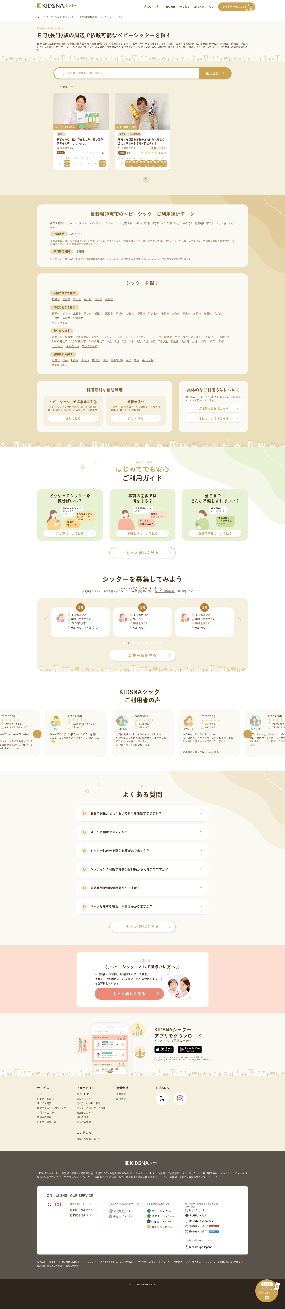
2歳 (124, 341)
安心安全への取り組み (178, 6)
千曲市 (56, 318)
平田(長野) (148, 360)
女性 (185, 337)
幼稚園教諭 (82, 337)
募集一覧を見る (142, 655)
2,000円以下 (78, 341)
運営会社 (41, 1262)
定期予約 (57, 337)
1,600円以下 (59, 341)
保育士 (69, 337)
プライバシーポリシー (147, 1262)
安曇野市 (78, 318)
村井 (105, 360)
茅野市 (197, 313)
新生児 (174, 341)
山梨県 (98, 299)
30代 (212, 341)
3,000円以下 (97, 341)
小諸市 (130, 313)
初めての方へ (153, 6)
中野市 (165, 313)
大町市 (176, 313)
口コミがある (89, 346)
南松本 (96, 360)
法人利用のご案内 (203, 6)
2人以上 (196, 337)
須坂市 (120, 313)
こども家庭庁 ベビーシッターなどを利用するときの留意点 (213, 1262)
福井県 (88, 299)
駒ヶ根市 (153, 313)
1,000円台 (222, 337)
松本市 (66, 313)
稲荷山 (56, 360)
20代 (203, 341)
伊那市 (141, 313)
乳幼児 (185, 341)
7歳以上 (163, 341)
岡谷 (65, 360)
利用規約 (53, 1262)
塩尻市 (208, 313)
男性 (177, 337)
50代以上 (57, 346)
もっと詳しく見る (142, 927)
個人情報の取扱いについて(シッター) (79, 1262)
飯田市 (98, 313)
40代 (221, 341)
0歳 (109, 341)
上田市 (77, 313)
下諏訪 (85, 360)
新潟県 (56, 299)
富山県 (66, 299)
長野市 (56, 313)
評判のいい (72, 346)
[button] (124, 643)
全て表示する (59, 323)
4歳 (138, 341)
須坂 (136, 360)
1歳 (117, 341)
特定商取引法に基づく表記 (49, 1266)
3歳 (131, 341)
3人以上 (208, 337)
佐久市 (218, 313)
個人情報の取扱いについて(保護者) (116, 1262)
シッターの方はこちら (235, 6)
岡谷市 (88, 313)
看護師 (168, 337)
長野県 (109, 299)
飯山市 (186, 313)
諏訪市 (109, 313)
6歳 (153, 341)
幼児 (194, 341)
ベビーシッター (138, 43)
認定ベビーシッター (103, 337)
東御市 (66, 318)
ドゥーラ (156, 337)
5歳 (146, 341)
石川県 (77, 299)
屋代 (128, 360)
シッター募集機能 (164, 591)
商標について (72, 1266)
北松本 (74, 360)
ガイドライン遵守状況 (171, 1262)
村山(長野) (117, 360)
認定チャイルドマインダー (133, 337)
